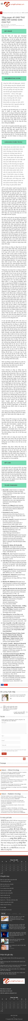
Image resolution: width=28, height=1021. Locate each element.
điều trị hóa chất (20, 847)
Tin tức (13, 25)
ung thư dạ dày (22, 836)
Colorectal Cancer (21, 820)
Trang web (4, 745)
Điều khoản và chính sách (6, 991)
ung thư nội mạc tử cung (5, 838)
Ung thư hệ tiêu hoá (18, 25)
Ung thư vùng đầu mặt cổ (5, 902)
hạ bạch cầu (6, 825)
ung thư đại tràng (18, 845)
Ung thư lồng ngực (4, 897)
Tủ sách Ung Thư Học (5, 909)
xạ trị (13, 847)
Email (3, 740)
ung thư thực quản (18, 840)
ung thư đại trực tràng (8, 845)
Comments (14, 913)
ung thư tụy (14, 843)
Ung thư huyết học (4, 895)
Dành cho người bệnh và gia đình (7, 879)
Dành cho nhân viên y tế (7, 25)
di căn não (7, 822)
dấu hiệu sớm (14, 822)
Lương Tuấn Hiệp (6, 24)
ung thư (4, 836)
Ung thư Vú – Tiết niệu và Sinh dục (8, 900)
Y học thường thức (4, 881)
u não (9, 847)
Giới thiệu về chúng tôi (5, 988)
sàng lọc (7, 831)
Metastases (12, 825)
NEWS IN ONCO (12, 827)
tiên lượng (21, 831)
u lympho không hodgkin (20, 834)
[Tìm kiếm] (24, 759)
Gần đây (3, 913)
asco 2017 (9, 820)
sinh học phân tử (14, 831)
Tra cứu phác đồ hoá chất (5, 888)
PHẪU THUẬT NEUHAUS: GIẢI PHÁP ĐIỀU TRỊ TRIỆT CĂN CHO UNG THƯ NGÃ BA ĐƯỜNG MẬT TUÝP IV (17, 934)
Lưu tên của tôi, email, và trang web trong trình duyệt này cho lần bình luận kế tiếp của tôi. (14, 750)
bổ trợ (15, 820)
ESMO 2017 (23, 822)
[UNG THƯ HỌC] (14, 4)
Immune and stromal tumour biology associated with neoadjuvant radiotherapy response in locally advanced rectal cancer (13, 802)
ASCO (3, 820)
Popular (8, 913)
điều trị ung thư (6, 849)
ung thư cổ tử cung (12, 836)
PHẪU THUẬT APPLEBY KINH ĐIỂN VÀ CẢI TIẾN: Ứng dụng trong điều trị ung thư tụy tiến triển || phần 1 (10, 708)
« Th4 (1, 873)
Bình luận (4, 722)
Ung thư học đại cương (5, 893)
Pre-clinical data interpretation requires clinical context (12, 805)
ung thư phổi (15, 838)
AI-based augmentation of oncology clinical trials (11, 787)
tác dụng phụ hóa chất (14, 832)
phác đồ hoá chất (16, 829)
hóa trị (19, 824)
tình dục (24, 832)
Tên (3, 735)
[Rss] (14, 1017)
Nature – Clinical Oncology (10, 770)
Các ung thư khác (4, 886)
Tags (20, 913)
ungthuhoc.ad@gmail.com (10, 993)
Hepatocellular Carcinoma (8, 824)
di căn (2, 822)
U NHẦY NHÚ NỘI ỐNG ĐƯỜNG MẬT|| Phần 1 (19, 712)
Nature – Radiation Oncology (11, 794)
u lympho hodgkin (10, 834)
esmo (18, 822)
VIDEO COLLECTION (5, 904)
